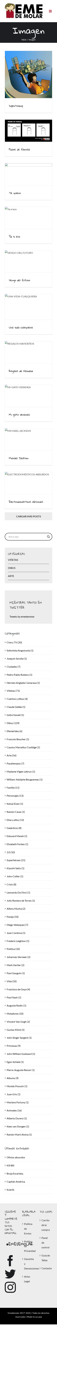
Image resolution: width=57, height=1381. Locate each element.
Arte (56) (11, 755)
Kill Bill (10, 1165)
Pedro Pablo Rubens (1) (19, 674)
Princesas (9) (14, 1045)
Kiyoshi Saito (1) (15, 868)
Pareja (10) (13, 916)
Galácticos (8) (14, 827)
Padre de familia (19, 149)
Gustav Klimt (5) (16, 1029)
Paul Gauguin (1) (16, 973)
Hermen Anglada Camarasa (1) (23, 682)
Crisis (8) (11, 884)
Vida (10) (12, 981)
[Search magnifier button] (48, 536)
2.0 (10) (11, 852)
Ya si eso (14, 236)
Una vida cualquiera (21, 327)
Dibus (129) (13, 722)
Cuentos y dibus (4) (17, 698)
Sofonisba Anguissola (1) (20, 650)
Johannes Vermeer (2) (18, 956)
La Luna (38, 1317)
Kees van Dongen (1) (18, 1126)
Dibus (11, 567)
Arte (11, 575)
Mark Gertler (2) (15, 965)
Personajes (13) (15, 795)
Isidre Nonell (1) (15, 714)
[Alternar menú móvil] (50, 11)
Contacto (46, 1268)
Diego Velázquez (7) (17, 924)
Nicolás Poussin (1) (17, 1086)
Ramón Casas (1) (16, 811)
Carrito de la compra (45, 1225)
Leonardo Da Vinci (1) (18, 892)
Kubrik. (11, 1189)
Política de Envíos (28, 1228)
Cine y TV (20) (14, 642)
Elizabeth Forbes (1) (17, 844)
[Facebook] (10, 1260)
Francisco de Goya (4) (18, 989)
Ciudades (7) (13, 666)
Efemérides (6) (14, 731)
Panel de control (45, 1242)
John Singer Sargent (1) (19, 1037)
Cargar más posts (28, 516)
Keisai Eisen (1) (15, 803)
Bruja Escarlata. (15, 1173)
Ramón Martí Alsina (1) (19, 1134)
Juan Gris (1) (13, 1094)
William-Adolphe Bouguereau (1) (25, 779)
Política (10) (13, 948)
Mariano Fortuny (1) (18, 1102)
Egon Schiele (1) (15, 1061)
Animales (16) (14, 1110)
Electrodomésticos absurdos (26, 501)
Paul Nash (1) (14, 997)
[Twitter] (10, 1274)
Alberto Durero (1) (17, 1118)
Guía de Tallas (45, 1258)
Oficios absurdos (16, 1157)
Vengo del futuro (19, 280)
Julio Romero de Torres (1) (21, 900)
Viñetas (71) (13, 690)
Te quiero (15, 193)
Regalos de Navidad (21, 371)
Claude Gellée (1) (16, 706)
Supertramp (16, 105)
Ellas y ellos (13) (15, 819)
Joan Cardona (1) (16, 932)
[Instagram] (10, 1287)
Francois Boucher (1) (18, 739)
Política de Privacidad (28, 1246)
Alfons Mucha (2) (16, 908)
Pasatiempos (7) (15, 763)
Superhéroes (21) (16, 860)
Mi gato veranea (19, 414)
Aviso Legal (27, 1279)
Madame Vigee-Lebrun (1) (21, 771)
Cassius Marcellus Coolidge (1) (23, 747)
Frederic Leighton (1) (18, 940)
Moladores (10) (15, 1013)
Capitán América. (16, 1181)
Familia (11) (13, 787)
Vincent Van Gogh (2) (18, 1021)
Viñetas (13, 559)
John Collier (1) (15, 876)
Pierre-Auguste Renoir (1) (21, 1069)
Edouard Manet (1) (17, 836)
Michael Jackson (18, 458)
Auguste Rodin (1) (16, 1005)
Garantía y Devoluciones (28, 1263)
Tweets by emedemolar (22, 616)
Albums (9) (13, 1078)
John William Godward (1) (21, 1053)
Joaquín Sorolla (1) (17, 658)
